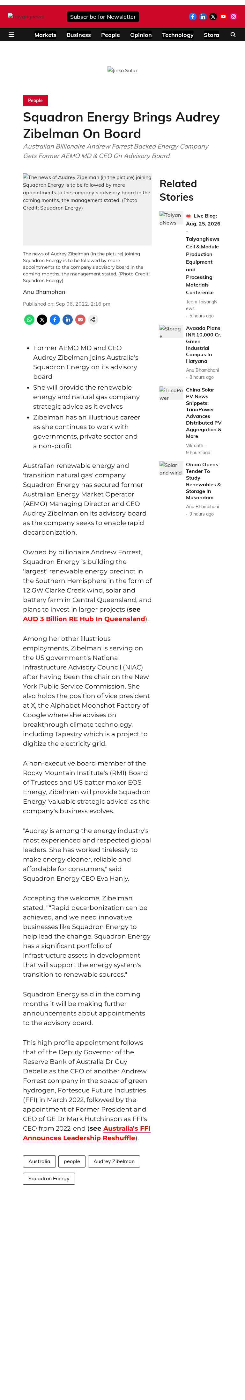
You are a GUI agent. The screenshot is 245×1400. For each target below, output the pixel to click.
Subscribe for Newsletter (103, 16)
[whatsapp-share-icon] (29, 323)
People (110, 34)
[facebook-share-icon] (55, 323)
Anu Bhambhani (45, 291)
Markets (45, 34)
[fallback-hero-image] (171, 218)
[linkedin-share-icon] (68, 323)
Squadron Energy (49, 1178)
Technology (178, 34)
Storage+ (216, 34)
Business (79, 34)
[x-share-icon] (42, 323)
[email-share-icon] (80, 323)
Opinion (141, 34)
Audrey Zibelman (114, 1161)
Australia (39, 1161)
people (72, 1161)
